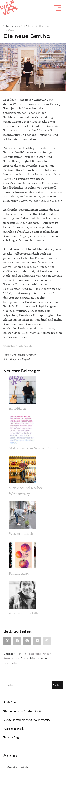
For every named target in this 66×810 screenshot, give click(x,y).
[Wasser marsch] (22, 516)
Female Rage (19, 573)
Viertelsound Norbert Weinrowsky (26, 720)
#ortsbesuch (10, 30)
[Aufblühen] (22, 391)
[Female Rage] (22, 556)
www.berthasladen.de (17, 346)
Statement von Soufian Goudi (33, 448)
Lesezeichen (11, 663)
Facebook (23, 794)
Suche (43, 794)
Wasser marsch (21, 533)
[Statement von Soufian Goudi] (22, 430)
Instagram (33, 794)
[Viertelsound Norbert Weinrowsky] (22, 470)
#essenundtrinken (38, 26)
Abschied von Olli (23, 613)
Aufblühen (17, 408)
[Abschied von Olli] (22, 595)
